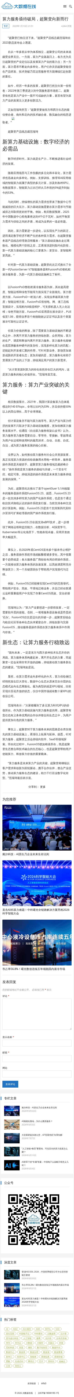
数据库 (22, 1352)
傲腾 (38, 1338)
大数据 (29, 1342)
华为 (8, 1342)
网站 (4, 1067)
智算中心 (21, 1356)
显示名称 (8, 1037)
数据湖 (46, 1352)
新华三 (9, 1356)
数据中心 (10, 1352)
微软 (30, 1347)
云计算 (63, 1333)
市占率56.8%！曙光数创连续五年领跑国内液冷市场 (33, 969)
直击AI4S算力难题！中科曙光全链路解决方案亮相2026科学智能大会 (35, 911)
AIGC (15, 1329)
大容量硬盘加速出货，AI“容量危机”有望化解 (42, 1134)
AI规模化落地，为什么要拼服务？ (37, 1121)
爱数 (8, 1361)
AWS (38, 1329)
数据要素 (58, 1352)
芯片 (41, 1361)
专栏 (6, 26)
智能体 (33, 1356)
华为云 (18, 1342)
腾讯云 (31, 1361)
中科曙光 (38, 1333)
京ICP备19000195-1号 (48, 1393)
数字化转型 (42, 1347)
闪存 (8, 1366)
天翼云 (51, 1342)
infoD (43, 1383)
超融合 (62, 1361)
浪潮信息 (45, 1356)
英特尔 (51, 1361)
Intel (48, 1329)
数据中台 (56, 1347)
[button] (64, 7)
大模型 (40, 1342)
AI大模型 (27, 1329)
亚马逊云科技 (12, 1338)
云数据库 (51, 1333)
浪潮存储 (58, 1356)
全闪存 (48, 1338)
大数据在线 (27, 1393)
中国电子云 (24, 1333)
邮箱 (5, 1052)
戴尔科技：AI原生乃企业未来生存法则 (25, 854)
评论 (5, 996)
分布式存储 (61, 1338)
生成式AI (19, 1361)
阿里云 (18, 1366)
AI (7, 1329)
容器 (21, 1347)
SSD (58, 1329)
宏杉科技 (10, 1347)
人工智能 (27, 1338)
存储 (61, 1342)
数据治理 (34, 1352)
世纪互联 (10, 1333)
